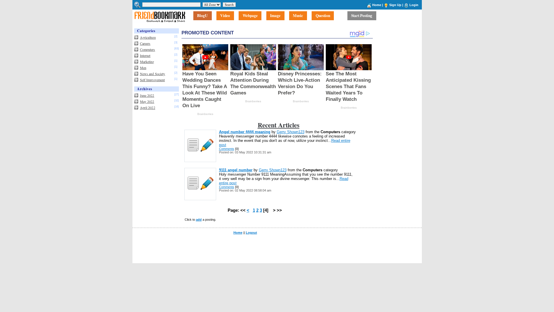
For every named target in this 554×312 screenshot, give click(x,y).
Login (413, 5)
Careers (145, 43)
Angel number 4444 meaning (244, 132)
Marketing (147, 61)
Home (376, 5)
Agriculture (148, 37)
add (199, 219)
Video (225, 16)
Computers (147, 49)
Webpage (250, 16)
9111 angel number (235, 170)
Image (275, 16)
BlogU (202, 16)
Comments (226, 149)
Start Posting (361, 16)
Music (298, 16)
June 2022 (147, 95)
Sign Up (395, 5)
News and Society (152, 73)
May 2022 (147, 101)
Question (323, 16)
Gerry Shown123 (290, 132)
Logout (251, 232)
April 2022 (147, 107)
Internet (145, 55)
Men (143, 67)
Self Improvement (152, 79)
